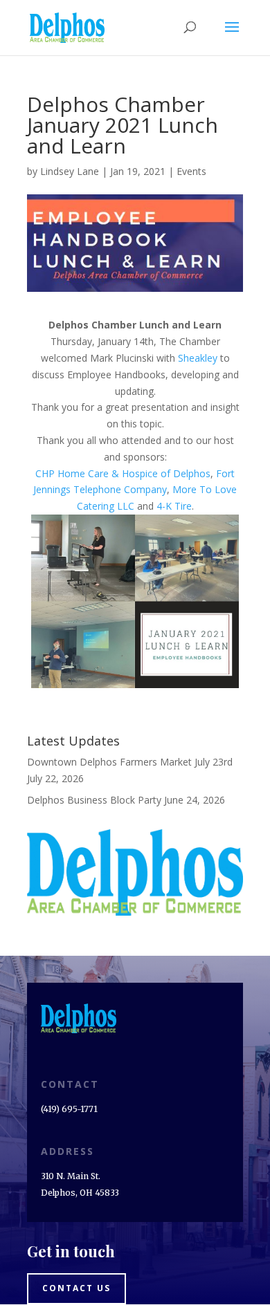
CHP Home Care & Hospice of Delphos (122, 473)
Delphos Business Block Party (94, 799)
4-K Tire (174, 505)
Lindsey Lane (69, 171)
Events (191, 171)
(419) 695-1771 (69, 1109)
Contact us (76, 1288)
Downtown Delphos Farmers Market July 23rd (130, 761)
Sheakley (197, 357)
